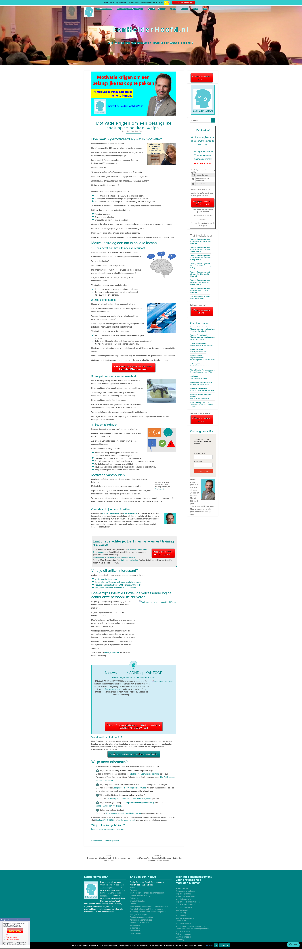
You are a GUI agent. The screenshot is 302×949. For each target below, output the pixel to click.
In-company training (202, 337)
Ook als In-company (184, 934)
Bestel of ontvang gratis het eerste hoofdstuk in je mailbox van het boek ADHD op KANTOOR (133, 726)
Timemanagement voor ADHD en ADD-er (201, 405)
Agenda (151, 9)
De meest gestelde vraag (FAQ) (202, 371)
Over (195, 9)
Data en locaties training (140, 895)
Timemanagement (111, 840)
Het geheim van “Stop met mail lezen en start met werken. (118, 582)
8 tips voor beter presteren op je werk (202, 389)
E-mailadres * (199, 453)
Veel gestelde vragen (138, 914)
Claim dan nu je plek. (129, 560)
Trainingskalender (201, 235)
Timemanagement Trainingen (130, 9)
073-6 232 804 (109, 820)
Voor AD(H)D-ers (183, 931)
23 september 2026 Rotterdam (200, 257)
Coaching (180, 939)
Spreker (162, 9)
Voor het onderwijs (183, 899)
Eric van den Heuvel (136, 131)
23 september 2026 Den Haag (200, 266)
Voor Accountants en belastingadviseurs (192, 928)
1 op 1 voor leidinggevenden (188, 901)
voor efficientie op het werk (199, 377)
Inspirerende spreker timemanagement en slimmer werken (202, 357)
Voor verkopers (182, 910)
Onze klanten (135, 933)
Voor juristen (181, 915)
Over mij (133, 890)
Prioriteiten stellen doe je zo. (200, 365)
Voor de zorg (181, 912)
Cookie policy (208, 945)
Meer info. (202, 219)
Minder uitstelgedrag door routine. (108, 579)
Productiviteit (96, 840)
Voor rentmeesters (183, 923)
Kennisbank (135, 925)
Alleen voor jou (182, 888)
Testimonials (135, 930)
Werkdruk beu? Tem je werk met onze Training (133, 367)
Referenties (134, 898)
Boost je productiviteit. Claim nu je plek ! (162, 553)
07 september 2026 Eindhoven (200, 249)
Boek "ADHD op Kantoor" (115, 2)
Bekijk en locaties (203, 215)
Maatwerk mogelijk (183, 936)
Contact (185, 9)
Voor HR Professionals (185, 904)
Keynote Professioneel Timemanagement (147, 909)
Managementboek (111, 652)
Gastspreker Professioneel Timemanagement (149, 906)
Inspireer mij (203, 471)
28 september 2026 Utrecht (200, 274)
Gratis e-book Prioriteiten (140, 922)
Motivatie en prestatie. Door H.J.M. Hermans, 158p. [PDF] (118, 584)
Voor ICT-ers (181, 920)
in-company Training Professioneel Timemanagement (129, 798)
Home (132, 887)
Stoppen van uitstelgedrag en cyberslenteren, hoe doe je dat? (108, 858)
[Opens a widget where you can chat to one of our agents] (293, 945)
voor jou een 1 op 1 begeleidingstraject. (129, 787)
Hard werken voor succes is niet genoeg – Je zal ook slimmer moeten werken (159, 858)
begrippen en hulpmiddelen (201, 383)
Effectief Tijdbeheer (138, 901)
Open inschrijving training (202, 329)
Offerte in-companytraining (201, 77)
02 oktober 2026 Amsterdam (200, 282)
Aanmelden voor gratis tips (141, 919)
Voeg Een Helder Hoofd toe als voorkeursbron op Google (133, 754)
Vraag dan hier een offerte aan (108, 805)
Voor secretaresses (184, 907)
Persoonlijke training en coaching (201, 344)
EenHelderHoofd (130, 513)
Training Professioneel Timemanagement (147, 892)
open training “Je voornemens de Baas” (143, 773)
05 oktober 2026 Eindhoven (200, 290)
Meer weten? (159, 489)
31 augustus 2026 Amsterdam (200, 241)
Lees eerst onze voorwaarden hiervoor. (107, 829)
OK (216, 945)
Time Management (103, 9)
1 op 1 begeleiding (183, 893)
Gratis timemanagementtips (141, 917)
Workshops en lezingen (185, 896)
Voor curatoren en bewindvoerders (190, 926)
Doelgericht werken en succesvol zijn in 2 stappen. (115, 587)
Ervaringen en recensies (198, 350)
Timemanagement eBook (123, 813)
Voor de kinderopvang (185, 918)
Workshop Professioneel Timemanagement (148, 911)
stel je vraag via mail (126, 820)
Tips (205, 9)
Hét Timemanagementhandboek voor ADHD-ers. (146, 2)
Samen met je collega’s (185, 891)
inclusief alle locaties (200, 297)
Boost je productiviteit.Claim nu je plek (202, 202)
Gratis (173, 9)
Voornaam (198, 461)
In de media (135, 927)
